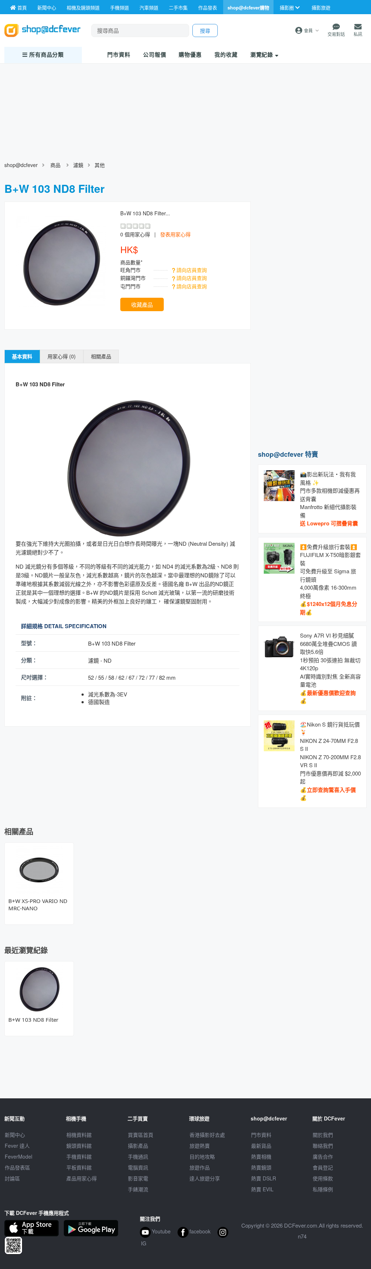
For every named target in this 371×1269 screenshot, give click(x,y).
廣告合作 (323, 1156)
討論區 (12, 1178)
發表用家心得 (175, 234)
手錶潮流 (138, 1189)
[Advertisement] (312, 395)
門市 (118, 54)
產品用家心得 (81, 1178)
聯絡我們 (323, 1145)
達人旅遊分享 (204, 1178)
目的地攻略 (202, 1156)
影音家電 (138, 1178)
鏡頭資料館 (79, 1145)
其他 (100, 164)
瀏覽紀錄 (262, 54)
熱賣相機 (261, 1156)
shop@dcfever (21, 164)
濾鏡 (78, 164)
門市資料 (261, 1134)
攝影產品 (138, 1145)
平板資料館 (79, 1167)
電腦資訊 (138, 1167)
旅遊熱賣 (199, 1145)
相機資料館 (79, 1134)
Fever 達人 (17, 1145)
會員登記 (323, 1167)
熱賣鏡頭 (261, 1167)
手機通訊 (138, 1156)
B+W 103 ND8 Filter (33, 1019)
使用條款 (323, 1178)
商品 (55, 164)
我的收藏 (226, 54)
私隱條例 (323, 1189)
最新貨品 (261, 1145)
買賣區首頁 (140, 1134)
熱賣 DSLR (263, 1178)
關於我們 (323, 1134)
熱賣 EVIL (262, 1189)
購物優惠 (190, 54)
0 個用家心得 (135, 234)
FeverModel (18, 1156)
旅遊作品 (199, 1167)
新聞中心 (15, 1134)
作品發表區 (17, 1167)
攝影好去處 (207, 1134)
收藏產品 (142, 304)
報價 (154, 54)
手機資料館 (79, 1156)
